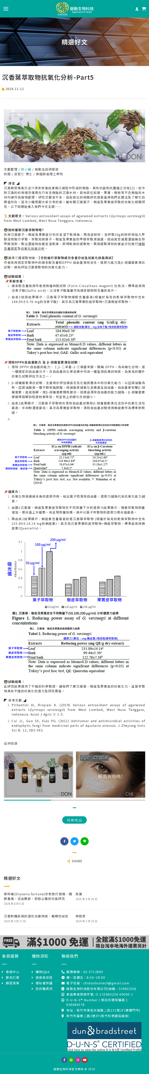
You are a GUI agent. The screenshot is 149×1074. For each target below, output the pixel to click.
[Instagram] (78, 1060)
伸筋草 (80, 916)
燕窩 (78, 894)
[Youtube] (85, 1060)
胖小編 (26, 169)
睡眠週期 (110, 776)
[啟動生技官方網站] (74, 8)
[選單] (6, 8)
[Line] (71, 1060)
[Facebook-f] (64, 1060)
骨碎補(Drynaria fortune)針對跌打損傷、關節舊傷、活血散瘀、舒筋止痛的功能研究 (38, 896)
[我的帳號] (137, 8)
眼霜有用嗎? (38, 776)
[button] (74, 820)
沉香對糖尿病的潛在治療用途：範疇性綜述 (36, 916)
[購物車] (144, 8)
